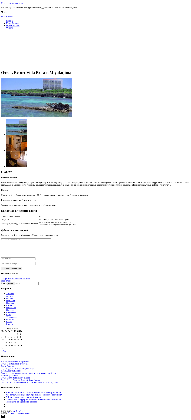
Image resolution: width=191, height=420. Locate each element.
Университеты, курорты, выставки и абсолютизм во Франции (33, 399)
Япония (9, 324)
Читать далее (6, 16)
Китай (9, 305)
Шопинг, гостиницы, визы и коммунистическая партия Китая (33, 392)
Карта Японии (12, 23)
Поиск (4, 283)
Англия (9, 296)
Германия (10, 301)
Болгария (10, 298)
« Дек (3, 351)
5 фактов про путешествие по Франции (23, 397)
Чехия (9, 322)
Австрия (10, 294)
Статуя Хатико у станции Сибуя (15, 278)
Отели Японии (12, 25)
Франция (10, 319)
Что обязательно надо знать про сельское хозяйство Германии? (34, 395)
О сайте (9, 28)
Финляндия (11, 317)
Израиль (10, 303)
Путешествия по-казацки (12, 3)
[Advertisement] (79, 49)
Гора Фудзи (6, 281)
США (8, 315)
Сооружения (11, 312)
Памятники (11, 308)
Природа (10, 310)
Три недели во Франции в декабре (21, 402)
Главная (9, 21)
